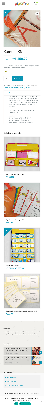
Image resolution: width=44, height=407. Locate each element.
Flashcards (12, 88)
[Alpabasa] (22, 4)
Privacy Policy (11, 377)
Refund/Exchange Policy (15, 385)
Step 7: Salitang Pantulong (15, 174)
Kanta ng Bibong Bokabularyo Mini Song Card (21, 311)
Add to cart (17, 78)
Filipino (6, 88)
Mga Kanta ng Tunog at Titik (15, 220)
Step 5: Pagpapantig (12, 266)
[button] (37, 13)
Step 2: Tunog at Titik (23, 88)
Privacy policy (25, 404)
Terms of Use (11, 381)
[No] (41, 401)
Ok (16, 404)
